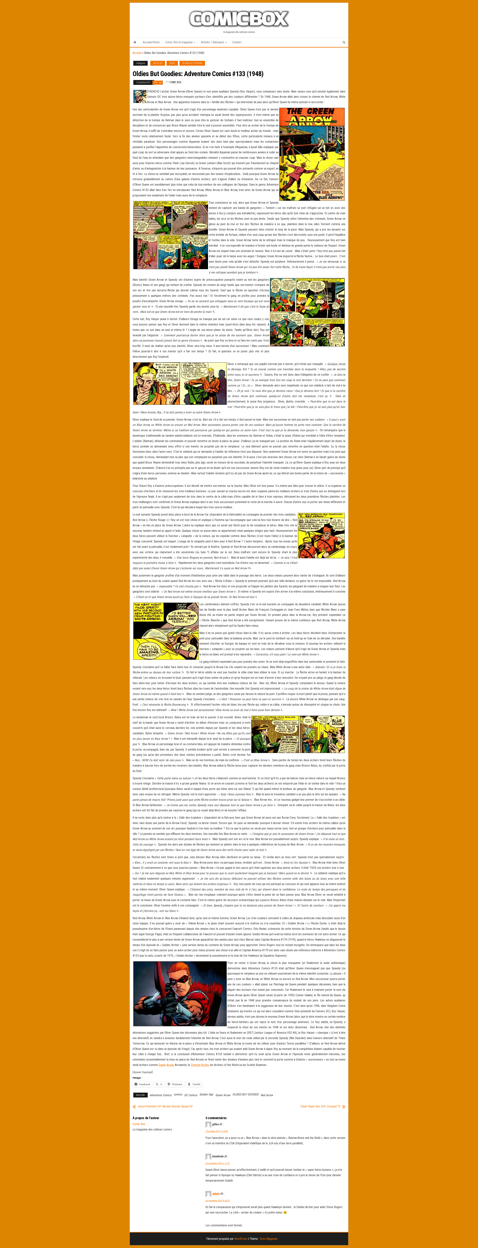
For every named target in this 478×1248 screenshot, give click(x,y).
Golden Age (206, 1094)
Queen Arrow (166, 1065)
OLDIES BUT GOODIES (192, 63)
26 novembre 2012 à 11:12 (217, 1163)
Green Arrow (222, 1095)
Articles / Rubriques (213, 42)
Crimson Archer (200, 1065)
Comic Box (175, 82)
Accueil (137, 53)
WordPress (240, 1239)
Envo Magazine (268, 1239)
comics (178, 1094)
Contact (236, 42)
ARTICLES (157, 63)
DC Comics (190, 1095)
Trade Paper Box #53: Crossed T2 (320, 1106)
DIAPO (172, 63)
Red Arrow (267, 1095)
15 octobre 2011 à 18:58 (216, 1131)
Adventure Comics (160, 1095)
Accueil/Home (151, 42)
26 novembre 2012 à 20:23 (217, 1200)
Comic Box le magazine (179, 42)
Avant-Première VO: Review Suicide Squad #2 (165, 1106)
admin (216, 1193)
